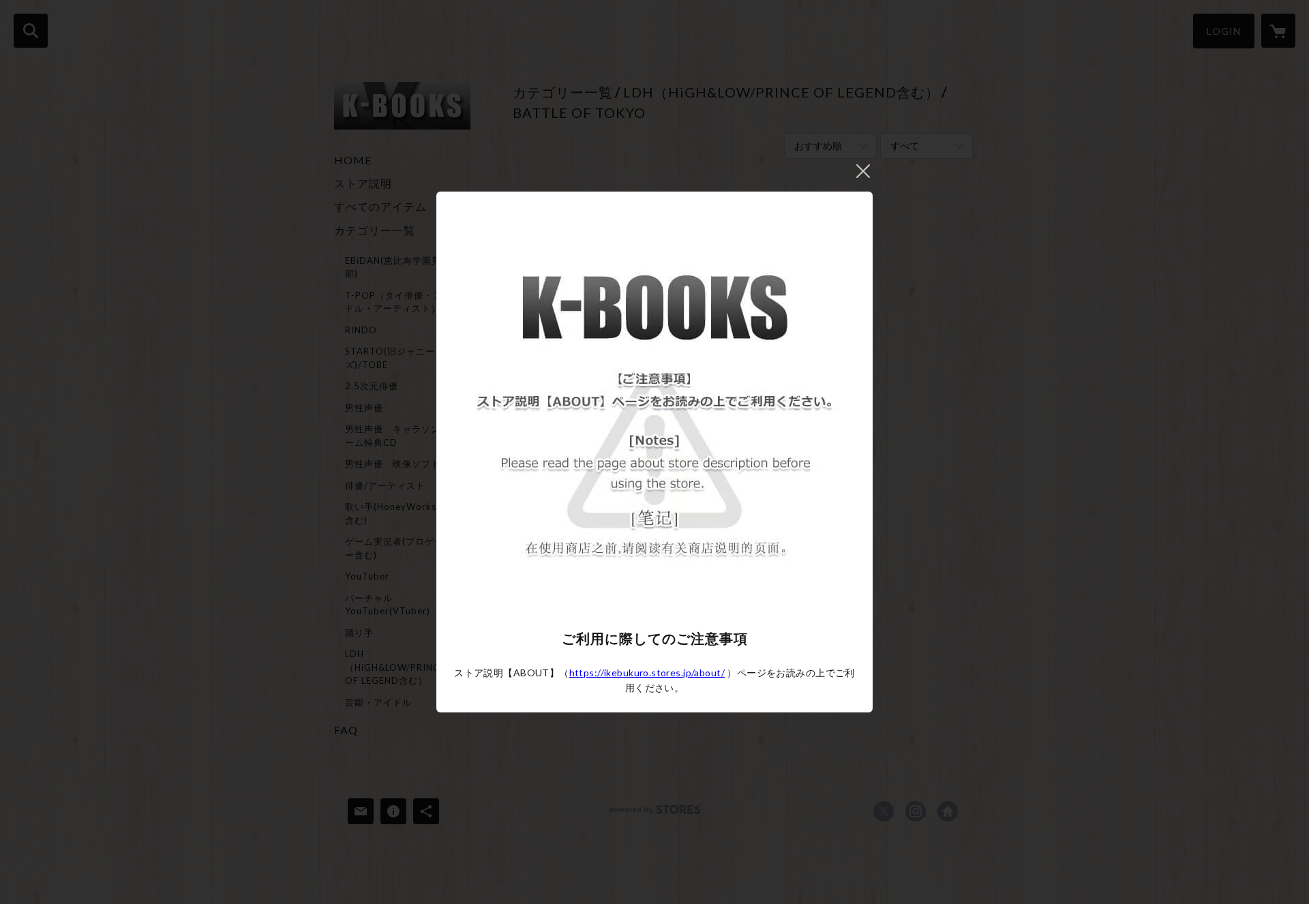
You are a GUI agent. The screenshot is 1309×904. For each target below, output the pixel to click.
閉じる (863, 171)
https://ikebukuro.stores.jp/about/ (647, 672)
